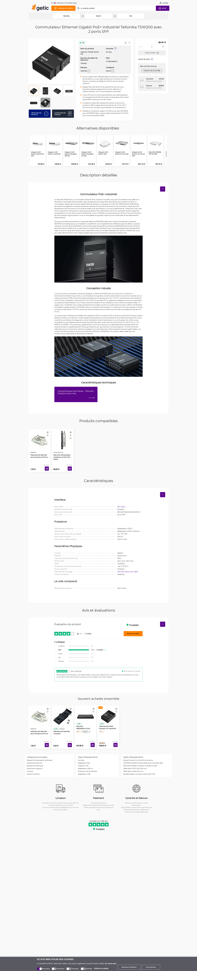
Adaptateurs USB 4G (85, 762)
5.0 (56, 720)
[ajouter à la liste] (129, 42)
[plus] (163, 47)
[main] (41, 8)
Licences (30, 765)
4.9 (78, 720)
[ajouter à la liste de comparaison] (125, 42)
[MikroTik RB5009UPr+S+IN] (85, 711)
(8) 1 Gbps (121, 503)
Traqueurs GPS (83, 760)
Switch (98, 16)
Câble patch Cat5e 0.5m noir (133, 765)
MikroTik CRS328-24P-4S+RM (155, 153)
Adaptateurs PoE (84, 757)
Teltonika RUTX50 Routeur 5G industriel (106, 723)
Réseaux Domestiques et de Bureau (39, 754)
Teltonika (66, 16)
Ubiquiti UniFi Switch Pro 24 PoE (121, 153)
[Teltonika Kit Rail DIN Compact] (62, 711)
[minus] (140, 47)
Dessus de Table (131, 568)
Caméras (81, 754)
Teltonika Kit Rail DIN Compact (61, 723)
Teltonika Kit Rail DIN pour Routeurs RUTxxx (39, 450)
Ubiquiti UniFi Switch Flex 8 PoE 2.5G (37, 154)
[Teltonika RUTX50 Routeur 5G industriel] (108, 711)
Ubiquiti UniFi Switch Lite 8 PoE (54, 153)
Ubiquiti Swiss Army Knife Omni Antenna (138, 754)
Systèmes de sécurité (34, 757)
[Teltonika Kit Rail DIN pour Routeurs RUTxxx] (40, 438)
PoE (130, 16)
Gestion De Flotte (33, 768)
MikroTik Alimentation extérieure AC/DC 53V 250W (61, 451)
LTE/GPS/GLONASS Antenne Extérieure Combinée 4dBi (143, 757)
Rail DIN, (121, 568)
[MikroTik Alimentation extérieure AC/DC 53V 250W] (62, 438)
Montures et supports (34, 762)
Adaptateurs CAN (84, 768)
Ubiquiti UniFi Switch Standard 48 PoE (71, 154)
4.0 (83, 43)
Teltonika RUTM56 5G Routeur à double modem (140, 760)
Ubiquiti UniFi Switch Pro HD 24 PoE (138, 154)
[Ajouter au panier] (47, 466)
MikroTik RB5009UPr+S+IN (82, 723)
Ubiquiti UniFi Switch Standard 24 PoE (87, 154)
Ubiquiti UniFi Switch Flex (103, 153)
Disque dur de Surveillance (87, 765)
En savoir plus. (111, 963)
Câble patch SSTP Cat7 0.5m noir (135, 762)
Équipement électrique (35, 760)
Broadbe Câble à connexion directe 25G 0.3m (139, 768)
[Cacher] (162, 189)
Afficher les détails (101, 968)
